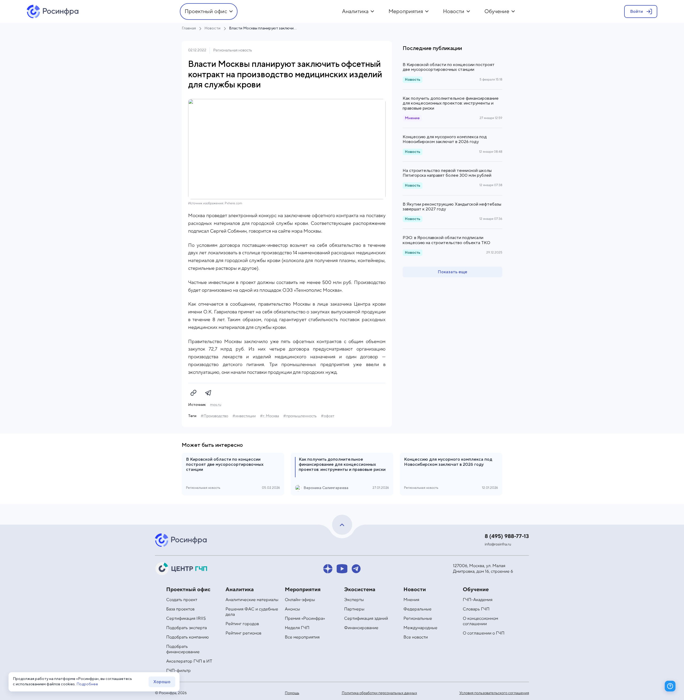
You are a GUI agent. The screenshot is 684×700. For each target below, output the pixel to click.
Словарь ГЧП (476, 609)
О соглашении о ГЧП (483, 633)
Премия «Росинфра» (305, 618)
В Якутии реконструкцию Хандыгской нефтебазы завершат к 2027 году (452, 207)
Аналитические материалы (252, 599)
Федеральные (417, 609)
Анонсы (292, 609)
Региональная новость (232, 50)
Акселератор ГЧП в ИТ (189, 661)
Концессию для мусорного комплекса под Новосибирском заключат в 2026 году (445, 139)
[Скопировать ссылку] (193, 392)
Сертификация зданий (366, 618)
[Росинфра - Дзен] (327, 568)
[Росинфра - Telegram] (356, 568)
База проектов (180, 609)
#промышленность (300, 416)
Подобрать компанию (187, 637)
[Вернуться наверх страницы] (342, 525)
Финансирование (361, 627)
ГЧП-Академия (477, 599)
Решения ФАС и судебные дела (252, 611)
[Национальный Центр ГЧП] (181, 568)
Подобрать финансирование (183, 649)
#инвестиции (244, 416)
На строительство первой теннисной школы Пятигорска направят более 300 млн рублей (447, 173)
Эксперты (354, 599)
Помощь (292, 693)
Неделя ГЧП (297, 627)
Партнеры (354, 609)
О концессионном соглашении (480, 621)
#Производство (214, 416)
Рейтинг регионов (243, 633)
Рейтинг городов (242, 623)
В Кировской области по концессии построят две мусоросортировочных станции (449, 67)
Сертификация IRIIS (186, 618)
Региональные (417, 618)
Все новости (415, 637)
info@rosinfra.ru (498, 544)
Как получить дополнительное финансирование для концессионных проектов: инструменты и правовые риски (451, 103)
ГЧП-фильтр (178, 670)
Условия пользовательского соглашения (494, 693)
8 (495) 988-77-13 (507, 536)
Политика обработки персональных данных (379, 693)
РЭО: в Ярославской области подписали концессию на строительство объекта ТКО (446, 240)
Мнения (411, 599)
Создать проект (181, 599)
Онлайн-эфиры (300, 599)
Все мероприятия (302, 637)
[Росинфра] (181, 540)
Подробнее (87, 684)
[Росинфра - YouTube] (342, 568)
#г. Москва (269, 416)
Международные (420, 627)
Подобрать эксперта (186, 627)
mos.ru (215, 404)
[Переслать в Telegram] (208, 392)
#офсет (327, 416)
